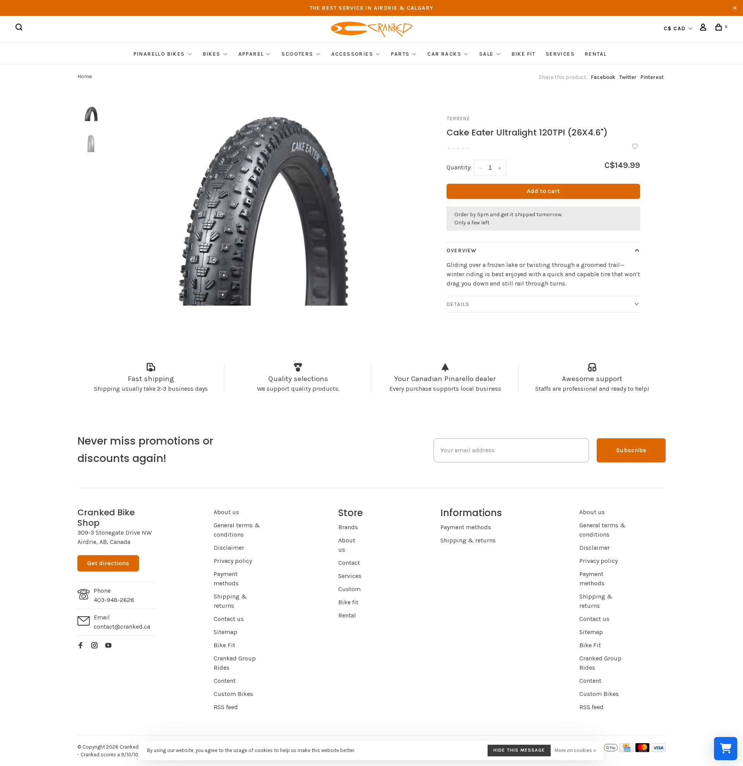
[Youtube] (108, 646)
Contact (349, 562)
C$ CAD (675, 28)
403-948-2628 (114, 600)
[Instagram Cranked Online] (94, 646)
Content (225, 680)
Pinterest (652, 77)
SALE (486, 54)
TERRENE (458, 118)
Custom (349, 589)
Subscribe (631, 450)
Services (560, 54)
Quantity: (459, 167)
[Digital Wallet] (603, 750)
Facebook (603, 77)
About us (226, 512)
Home (84, 76)
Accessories (353, 54)
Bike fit (348, 602)
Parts (400, 54)
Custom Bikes (233, 694)
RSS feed (226, 707)
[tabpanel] (261, 204)
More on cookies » (575, 750)
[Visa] (658, 750)
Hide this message (519, 750)
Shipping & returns (468, 540)
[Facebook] (80, 646)
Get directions (108, 563)
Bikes (212, 54)
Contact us (229, 618)
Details (458, 304)
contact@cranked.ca (122, 626)
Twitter (628, 77)
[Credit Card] (626, 750)
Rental (595, 54)
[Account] (704, 28)
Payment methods (465, 527)
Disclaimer (229, 547)
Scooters (297, 54)
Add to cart (543, 191)
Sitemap (225, 632)
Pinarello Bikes (159, 54)
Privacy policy (233, 560)
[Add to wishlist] (635, 147)
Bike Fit (524, 54)
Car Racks (444, 54)
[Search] (20, 28)
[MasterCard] (642, 750)
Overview (461, 250)
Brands (348, 527)
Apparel (251, 54)
